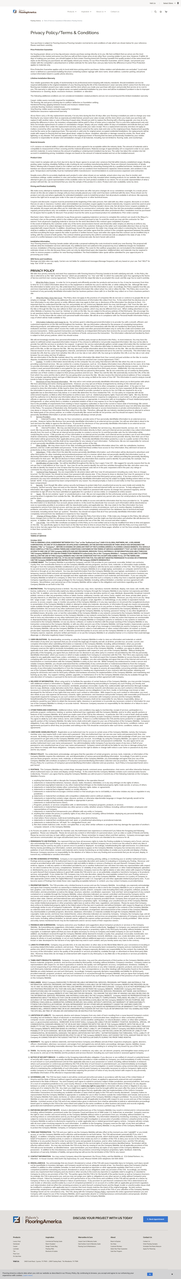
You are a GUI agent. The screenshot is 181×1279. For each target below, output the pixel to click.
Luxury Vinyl (17, 1241)
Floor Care (16, 1253)
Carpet (15, 1246)
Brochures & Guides (52, 1251)
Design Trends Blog (51, 1246)
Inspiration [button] (85, 12)
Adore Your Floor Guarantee (119, 1249)
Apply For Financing (149, 1249)
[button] (169, 3)
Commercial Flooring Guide (54, 1241)
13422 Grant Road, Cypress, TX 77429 (35, 1261)
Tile (14, 1251)
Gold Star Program (116, 1251)
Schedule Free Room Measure (152, 1246)
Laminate (16, 1249)
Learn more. (28, 1275)
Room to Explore (116, 1241)
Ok (150, 1274)
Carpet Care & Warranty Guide (87, 1241)
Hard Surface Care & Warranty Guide (89, 1244)
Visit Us (153, 3)
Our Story (113, 1244)
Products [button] (70, 12)
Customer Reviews (116, 1246)
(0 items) (166, 12)
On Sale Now (17, 1256)
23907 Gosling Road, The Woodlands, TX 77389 (63, 1261)
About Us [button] (100, 12)
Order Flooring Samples (150, 1244)
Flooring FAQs (50, 1249)
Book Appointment (156, 1219)
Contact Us (115, 12)
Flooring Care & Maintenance (87, 1246)
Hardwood (16, 1244)
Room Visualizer (50, 1244)
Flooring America (36, 20)
